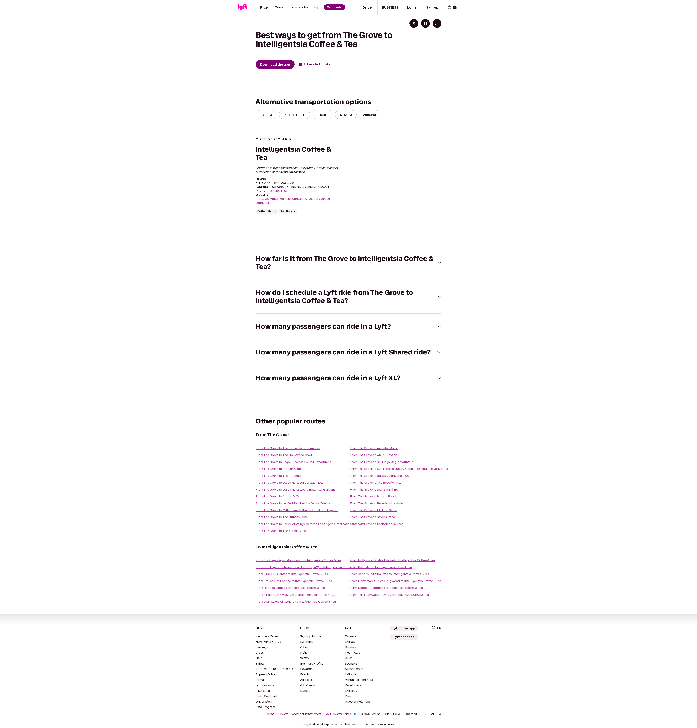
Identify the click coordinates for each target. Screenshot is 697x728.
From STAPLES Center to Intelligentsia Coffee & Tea (292, 574)
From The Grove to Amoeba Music (374, 448)
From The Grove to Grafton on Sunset (376, 524)
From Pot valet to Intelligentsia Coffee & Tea (381, 567)
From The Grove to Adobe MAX (277, 496)
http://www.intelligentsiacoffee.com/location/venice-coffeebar (293, 201)
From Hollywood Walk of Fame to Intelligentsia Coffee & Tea (392, 560)
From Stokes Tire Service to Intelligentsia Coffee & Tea (294, 581)
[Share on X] (413, 23)
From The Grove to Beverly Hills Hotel (376, 503)
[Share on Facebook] (425, 23)
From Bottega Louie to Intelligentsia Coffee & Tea (290, 588)
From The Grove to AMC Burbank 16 (375, 455)
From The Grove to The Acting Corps (281, 531)
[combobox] (452, 7)
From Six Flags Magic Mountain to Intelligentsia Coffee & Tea (298, 560)
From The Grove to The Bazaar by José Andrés (288, 448)
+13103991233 (277, 191)
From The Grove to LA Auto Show (373, 510)
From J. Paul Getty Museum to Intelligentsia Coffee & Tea (295, 595)
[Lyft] (242, 7)
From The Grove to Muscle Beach (373, 496)
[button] (348, 263)
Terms (270, 714)
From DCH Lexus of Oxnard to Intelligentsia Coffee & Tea (296, 602)
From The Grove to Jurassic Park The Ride (379, 476)
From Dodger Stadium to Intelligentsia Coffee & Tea (386, 588)
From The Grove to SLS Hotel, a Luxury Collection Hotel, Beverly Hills (399, 469)
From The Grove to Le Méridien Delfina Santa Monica (293, 503)
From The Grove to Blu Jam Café (278, 469)
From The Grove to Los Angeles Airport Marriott (289, 483)
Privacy (283, 714)
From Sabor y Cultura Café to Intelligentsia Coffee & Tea (389, 574)
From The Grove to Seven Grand (372, 517)
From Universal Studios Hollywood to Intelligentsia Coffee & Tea (395, 581)
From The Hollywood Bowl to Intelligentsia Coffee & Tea (389, 595)
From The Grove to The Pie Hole (278, 476)
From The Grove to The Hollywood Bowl (284, 455)
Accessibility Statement (306, 714)
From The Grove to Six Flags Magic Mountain (381, 462)
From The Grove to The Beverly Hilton (376, 483)
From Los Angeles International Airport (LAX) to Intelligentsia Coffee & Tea (308, 567)
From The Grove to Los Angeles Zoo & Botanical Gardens (295, 489)
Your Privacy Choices (338, 714)
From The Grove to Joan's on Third (374, 489)
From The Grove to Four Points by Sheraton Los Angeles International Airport (310, 524)
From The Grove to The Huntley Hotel (282, 517)
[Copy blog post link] (437, 23)
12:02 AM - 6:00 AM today (277, 183)
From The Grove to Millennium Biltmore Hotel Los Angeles (297, 510)
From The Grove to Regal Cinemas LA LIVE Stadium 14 (293, 462)
